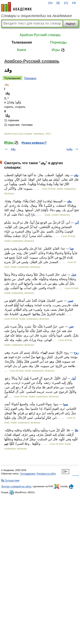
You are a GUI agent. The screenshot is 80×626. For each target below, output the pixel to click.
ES (66, 3)
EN (50, 3)
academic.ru (16, 7)
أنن (77, 222)
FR (74, 3)
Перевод (30, 78)
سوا (65, 404)
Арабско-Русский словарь (40, 35)
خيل (73, 274)
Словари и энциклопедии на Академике (36, 16)
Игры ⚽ (58, 50)
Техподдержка (27, 473)
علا (76, 430)
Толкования (22, 42)
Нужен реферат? (34, 142)
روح (76, 352)
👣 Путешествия (10, 480)
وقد (76, 175)
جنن (71, 326)
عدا (72, 248)
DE (58, 3)
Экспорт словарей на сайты (16, 486)
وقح (13, 149)
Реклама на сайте (46, 473)
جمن (71, 300)
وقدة (70, 149)
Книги (21, 50)
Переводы (58, 42)
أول (73, 378)
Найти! (70, 23)
